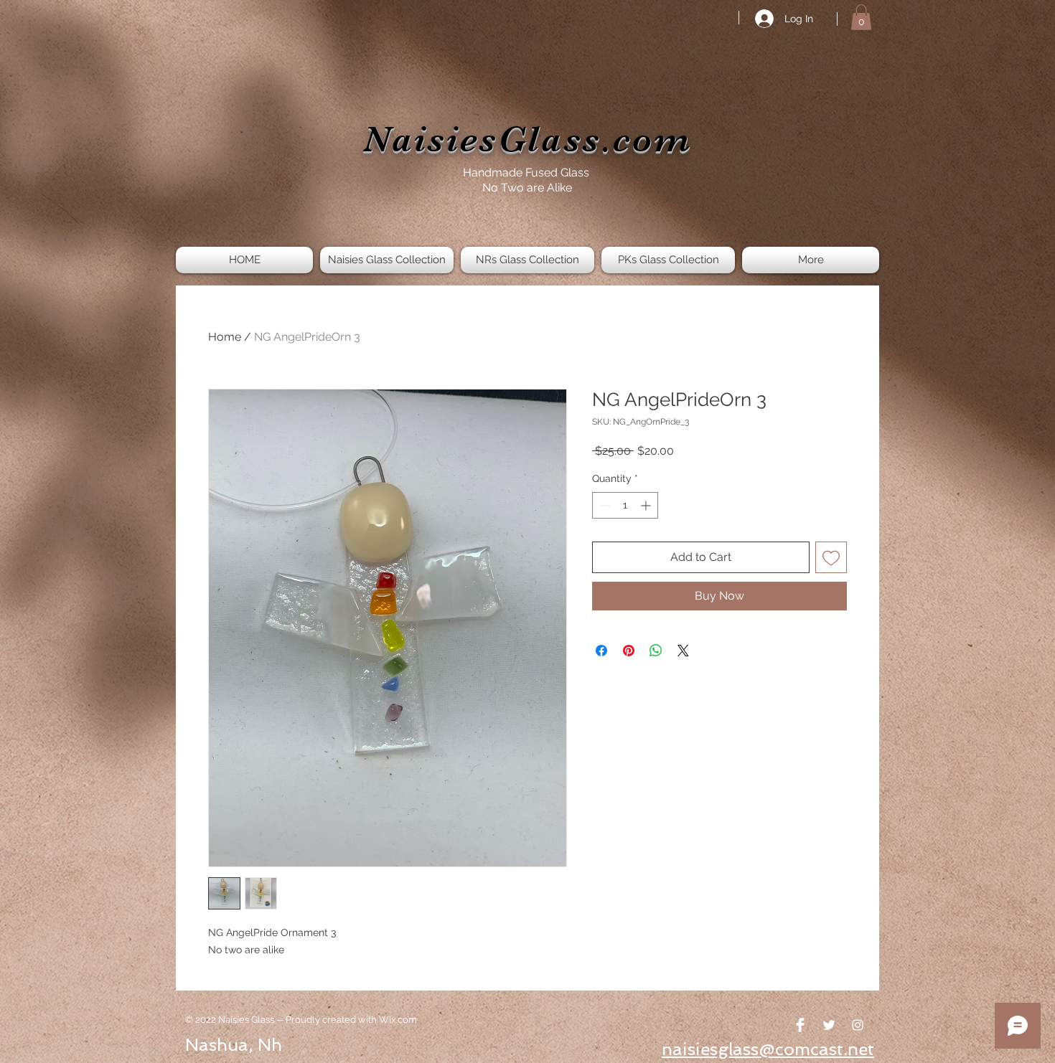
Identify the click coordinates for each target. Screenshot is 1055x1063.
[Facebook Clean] (800, 1025)
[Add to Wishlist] (831, 557)
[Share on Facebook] (601, 650)
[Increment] (647, 505)
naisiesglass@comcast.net (768, 1049)
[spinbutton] (625, 505)
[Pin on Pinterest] (628, 650)
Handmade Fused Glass (527, 172)
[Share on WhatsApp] (656, 650)
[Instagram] (857, 1025)
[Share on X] (683, 650)
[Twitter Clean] (829, 1025)
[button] (861, 17)
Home (224, 337)
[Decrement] (603, 505)
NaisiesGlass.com (527, 139)
